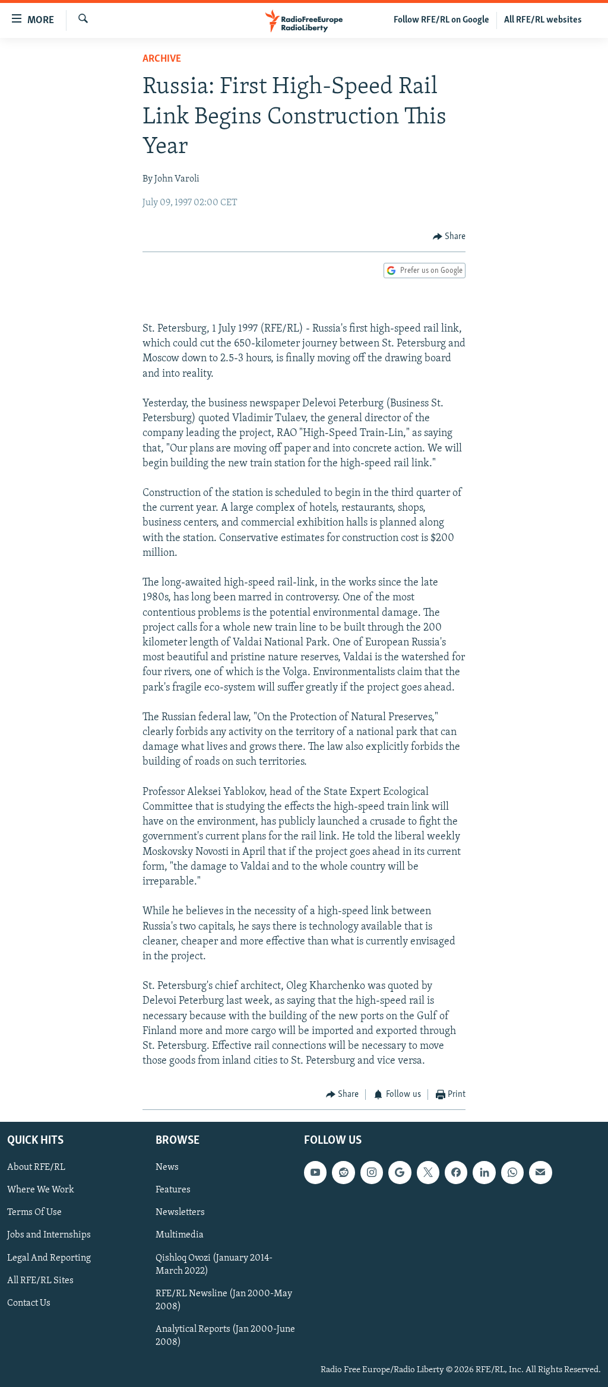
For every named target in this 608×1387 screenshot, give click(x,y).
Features (173, 1190)
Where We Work (40, 1190)
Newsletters (180, 1212)
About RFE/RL (36, 1167)
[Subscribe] (540, 1172)
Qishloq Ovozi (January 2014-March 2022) (214, 1264)
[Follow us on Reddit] (343, 1172)
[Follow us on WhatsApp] (512, 1172)
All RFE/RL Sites (40, 1280)
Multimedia (180, 1235)
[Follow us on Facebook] (456, 1172)
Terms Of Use (34, 1212)
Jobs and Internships (49, 1235)
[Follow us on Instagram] (371, 1172)
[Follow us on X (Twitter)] (428, 1172)
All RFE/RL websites (543, 20)
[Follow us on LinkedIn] (484, 1172)
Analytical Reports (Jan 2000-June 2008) (225, 1336)
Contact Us (28, 1303)
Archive (161, 59)
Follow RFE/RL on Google (441, 20)
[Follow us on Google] (399, 1172)
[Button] (449, 236)
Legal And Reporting (49, 1257)
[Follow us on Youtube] (315, 1172)
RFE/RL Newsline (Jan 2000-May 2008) (224, 1300)
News (167, 1167)
